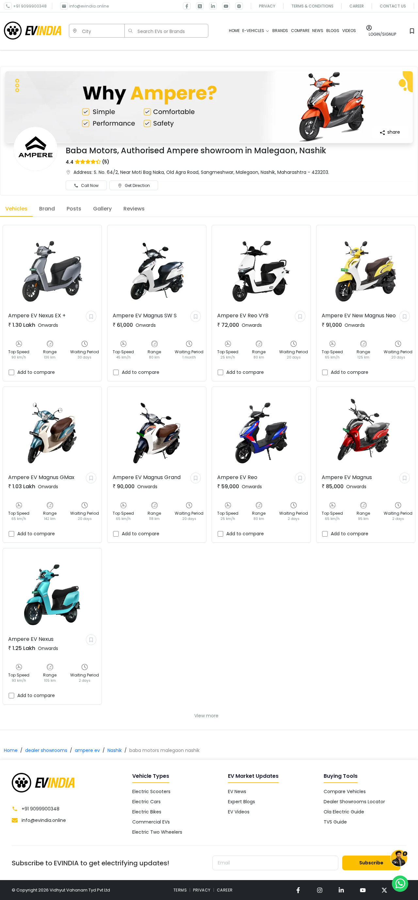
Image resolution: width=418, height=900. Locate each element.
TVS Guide (335, 822)
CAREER (225, 890)
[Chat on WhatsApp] (400, 883)
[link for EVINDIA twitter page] (197, 6)
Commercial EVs (151, 822)
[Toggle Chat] (399, 858)
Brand (47, 208)
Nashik (114, 750)
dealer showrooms (46, 750)
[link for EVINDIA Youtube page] (223, 6)
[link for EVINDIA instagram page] (320, 890)
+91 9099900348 (30, 6)
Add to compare (36, 372)
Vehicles (16, 208)
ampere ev (87, 750)
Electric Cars (146, 801)
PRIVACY (202, 890)
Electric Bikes (146, 811)
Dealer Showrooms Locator (354, 801)
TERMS (180, 890)
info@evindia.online (89, 6)
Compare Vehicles (345, 791)
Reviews (134, 208)
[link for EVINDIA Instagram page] (236, 6)
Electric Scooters (151, 791)
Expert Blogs (241, 801)
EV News (237, 791)
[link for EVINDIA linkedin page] (210, 6)
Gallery (102, 208)
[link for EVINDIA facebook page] (187, 5)
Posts (74, 208)
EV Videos (238, 811)
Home (11, 750)
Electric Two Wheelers (157, 832)
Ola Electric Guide (344, 811)
